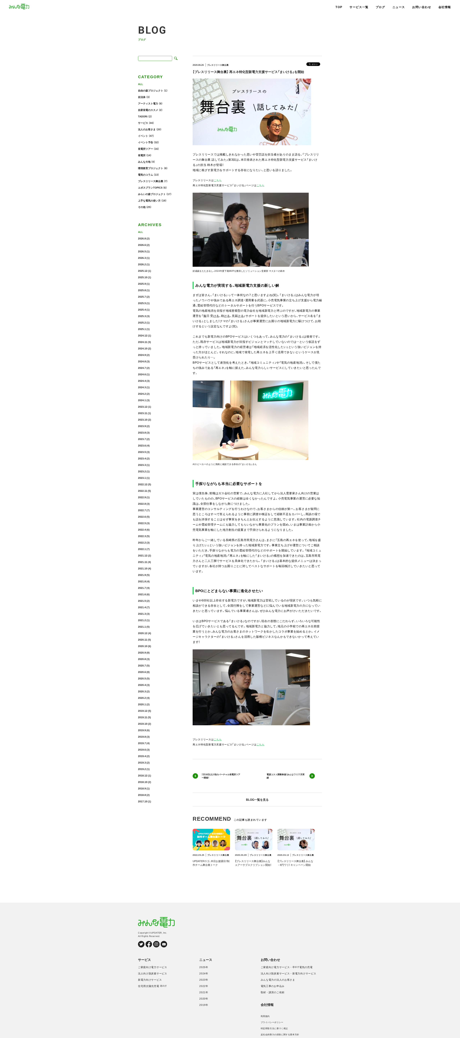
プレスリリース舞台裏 (150, 181)
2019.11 (142, 717)
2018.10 (142, 782)
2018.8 (142, 795)
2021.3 (142, 613)
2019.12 (142, 710)
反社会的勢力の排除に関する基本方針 (280, 1034)
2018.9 (142, 788)
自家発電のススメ (148, 110)
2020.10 (142, 646)
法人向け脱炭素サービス (152, 973)
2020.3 (142, 691)
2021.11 (142, 562)
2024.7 (142, 368)
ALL (140, 84)
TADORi (143, 116)
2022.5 (142, 523)
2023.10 (142, 419)
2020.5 (142, 678)
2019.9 (142, 730)
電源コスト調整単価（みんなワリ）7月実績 (286, 776)
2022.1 (142, 549)
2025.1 (142, 329)
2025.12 (142, 270)
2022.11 (142, 490)
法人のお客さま (147, 129)
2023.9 (142, 426)
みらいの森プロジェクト (152, 194)
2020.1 (142, 704)
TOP (338, 7)
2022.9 (142, 497)
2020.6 (142, 672)
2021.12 (142, 555)
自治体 (142, 97)
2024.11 (142, 342)
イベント (143, 136)
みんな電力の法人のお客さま (278, 979)
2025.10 (142, 277)
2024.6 (142, 374)
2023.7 (142, 439)
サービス (143, 123)
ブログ (380, 7)
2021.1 (142, 626)
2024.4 (142, 380)
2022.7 (142, 510)
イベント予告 (145, 142)
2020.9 (142, 652)
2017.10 (142, 801)
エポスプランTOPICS (150, 187)
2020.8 (142, 659)
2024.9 (142, 355)
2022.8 (142, 503)
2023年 (203, 979)
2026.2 (142, 264)
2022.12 (142, 484)
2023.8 (142, 432)
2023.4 (142, 458)
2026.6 (142, 245)
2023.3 (142, 465)
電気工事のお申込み (272, 986)
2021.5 (142, 600)
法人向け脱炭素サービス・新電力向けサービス (288, 973)
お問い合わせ (421, 7)
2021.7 (142, 588)
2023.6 (142, 445)
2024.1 (142, 400)
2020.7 (142, 665)
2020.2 (142, 698)
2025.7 (142, 296)
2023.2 (142, 471)
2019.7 (142, 743)
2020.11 (142, 639)
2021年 (203, 992)
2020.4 (142, 685)
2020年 (203, 998)
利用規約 (265, 1016)
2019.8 (142, 736)
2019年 (203, 1004)
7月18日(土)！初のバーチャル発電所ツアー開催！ (221, 776)
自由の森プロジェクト (150, 90)
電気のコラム (145, 174)
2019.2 (142, 769)
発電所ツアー (145, 148)
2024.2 (142, 393)
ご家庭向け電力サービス (152, 967)
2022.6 (142, 516)
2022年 (203, 986)
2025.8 (142, 290)
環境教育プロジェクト (150, 168)
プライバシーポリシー (272, 1022)
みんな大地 (144, 161)
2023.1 (142, 478)
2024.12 (142, 335)
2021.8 (142, 581)
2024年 (203, 973)
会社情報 (444, 7)
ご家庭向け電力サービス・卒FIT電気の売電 (287, 967)
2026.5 (142, 251)
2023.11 (142, 413)
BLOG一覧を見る (257, 799)
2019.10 (142, 723)
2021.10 (142, 568)
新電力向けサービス (150, 979)
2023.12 (142, 406)
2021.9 (142, 575)
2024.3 (142, 387)
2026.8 (142, 238)
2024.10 (142, 348)
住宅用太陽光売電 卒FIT (152, 986)
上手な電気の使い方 (149, 200)
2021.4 (142, 607)
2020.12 (142, 633)
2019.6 (142, 749)
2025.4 (142, 309)
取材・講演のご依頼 (272, 992)
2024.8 (142, 361)
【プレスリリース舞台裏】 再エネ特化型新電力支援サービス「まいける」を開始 (248, 71)
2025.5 (142, 303)
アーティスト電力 (148, 103)
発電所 (142, 155)
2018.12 (142, 775)
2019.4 (142, 756)
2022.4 (142, 529)
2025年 (203, 967)
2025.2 (142, 322)
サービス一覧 (359, 7)
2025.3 (142, 316)
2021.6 (142, 594)
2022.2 (142, 542)
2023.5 (142, 452)
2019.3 (142, 762)
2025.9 (142, 283)
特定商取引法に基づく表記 (274, 1028)
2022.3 (142, 536)
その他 (142, 207)
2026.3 (142, 258)
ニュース (398, 7)
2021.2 (142, 620)
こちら (218, 180)
